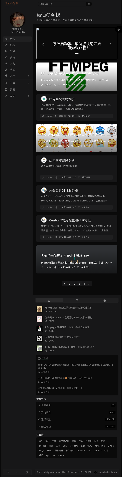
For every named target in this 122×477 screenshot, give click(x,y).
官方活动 (74, 445)
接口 (41, 455)
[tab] (49, 300)
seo (89, 450)
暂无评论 (86, 177)
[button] (42, 43)
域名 (74, 440)
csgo (41, 450)
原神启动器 (64, 440)
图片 (51, 445)
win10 (49, 450)
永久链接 (70, 450)
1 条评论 (85, 84)
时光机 (45, 358)
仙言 (106, 450)
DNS (65, 445)
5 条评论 (86, 207)
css (53, 455)
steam (61, 455)
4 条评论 (86, 237)
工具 (54, 440)
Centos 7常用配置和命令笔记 (70, 220)
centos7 (98, 450)
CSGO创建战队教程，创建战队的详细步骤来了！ (71, 347)
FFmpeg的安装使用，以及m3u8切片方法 (70, 73)
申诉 (81, 440)
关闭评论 (86, 115)
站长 (96, 440)
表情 (83, 445)
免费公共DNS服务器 (63, 190)
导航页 (88, 440)
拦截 (103, 440)
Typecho (81, 450)
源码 (58, 445)
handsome (100, 445)
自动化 (111, 445)
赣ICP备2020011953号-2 (73, 472)
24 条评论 (85, 267)
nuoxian (48, 84)
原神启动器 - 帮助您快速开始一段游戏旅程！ (68, 307)
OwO (89, 445)
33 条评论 (85, 145)
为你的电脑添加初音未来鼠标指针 (65, 255)
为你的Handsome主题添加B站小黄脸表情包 (72, 134)
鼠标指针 (59, 450)
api (47, 455)
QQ (40, 440)
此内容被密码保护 (62, 99)
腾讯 (47, 440)
